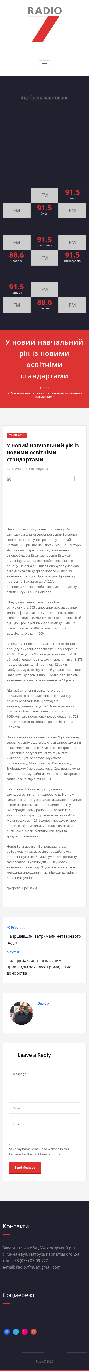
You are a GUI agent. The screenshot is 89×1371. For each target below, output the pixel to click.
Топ (31, 469)
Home (44, 387)
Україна (42, 469)
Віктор (16, 469)
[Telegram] (16, 1332)
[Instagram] (25, 1332)
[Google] (34, 1332)
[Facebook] (7, 1332)
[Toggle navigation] (44, 65)
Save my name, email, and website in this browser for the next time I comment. (39, 1151)
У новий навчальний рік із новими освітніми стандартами (47, 395)
